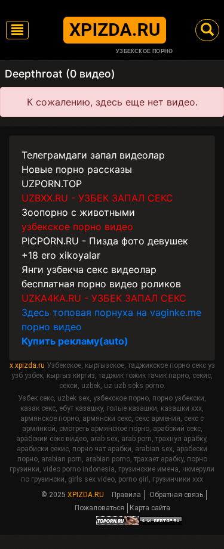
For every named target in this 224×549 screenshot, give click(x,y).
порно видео (52, 327)
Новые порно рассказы (77, 169)
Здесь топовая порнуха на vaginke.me (111, 312)
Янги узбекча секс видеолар (89, 269)
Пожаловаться (99, 508)
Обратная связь (176, 495)
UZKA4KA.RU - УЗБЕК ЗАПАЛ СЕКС (104, 298)
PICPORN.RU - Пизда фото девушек (105, 241)
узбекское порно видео (77, 226)
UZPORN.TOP (52, 184)
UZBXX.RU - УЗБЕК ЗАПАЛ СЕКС (97, 198)
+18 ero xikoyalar (61, 255)
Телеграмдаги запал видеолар (93, 155)
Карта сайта (150, 508)
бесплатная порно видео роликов (101, 284)
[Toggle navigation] (17, 30)
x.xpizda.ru (27, 365)
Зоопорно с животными (78, 212)
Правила (126, 495)
